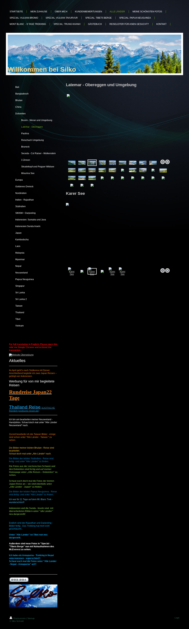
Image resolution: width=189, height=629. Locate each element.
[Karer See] (118, 235)
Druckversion (19, 618)
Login (177, 618)
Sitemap (31, 618)
